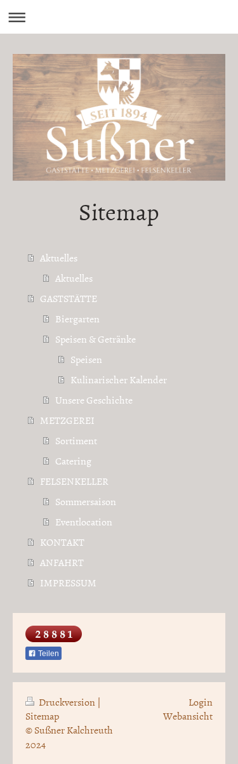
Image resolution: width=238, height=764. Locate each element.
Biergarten (77, 318)
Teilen (47, 653)
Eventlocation (83, 521)
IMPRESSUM (68, 582)
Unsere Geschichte (94, 399)
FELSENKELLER (74, 481)
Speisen (86, 359)
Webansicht (188, 715)
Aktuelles (58, 257)
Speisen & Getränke (95, 338)
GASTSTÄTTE (68, 298)
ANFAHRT (62, 562)
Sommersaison (85, 501)
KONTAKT (62, 542)
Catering (73, 460)
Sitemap (42, 715)
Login (200, 701)
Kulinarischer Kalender (118, 379)
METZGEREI (67, 420)
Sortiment (76, 440)
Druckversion (67, 701)
